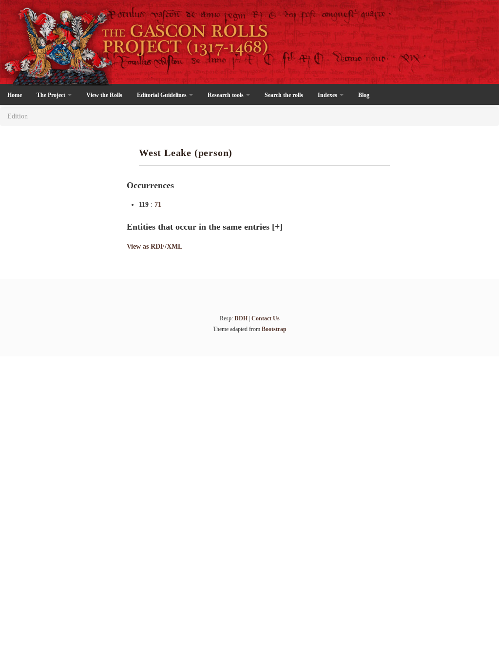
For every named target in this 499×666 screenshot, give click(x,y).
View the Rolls (104, 95)
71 (157, 204)
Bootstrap (274, 329)
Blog (363, 95)
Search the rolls (284, 95)
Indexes (328, 95)
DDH (241, 318)
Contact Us (265, 318)
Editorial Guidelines (162, 95)
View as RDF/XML (154, 246)
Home (14, 95)
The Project (52, 95)
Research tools (226, 95)
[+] (277, 227)
